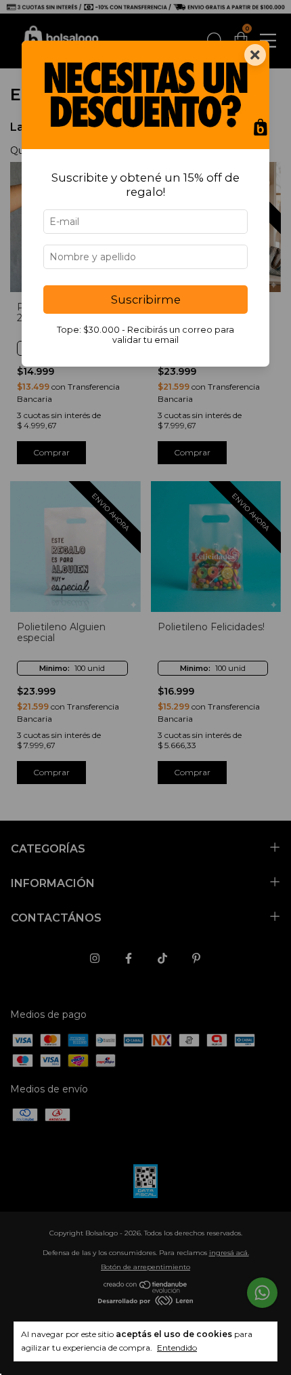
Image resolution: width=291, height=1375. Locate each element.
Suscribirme (146, 299)
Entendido (177, 1347)
